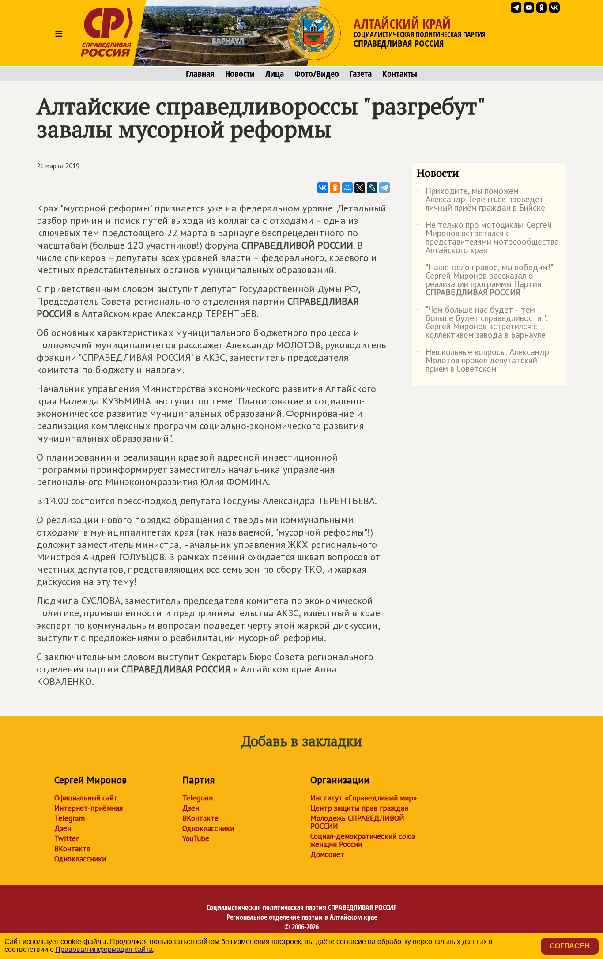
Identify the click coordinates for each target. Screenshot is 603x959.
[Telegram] (384, 187)
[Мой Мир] (347, 187)
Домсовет (327, 854)
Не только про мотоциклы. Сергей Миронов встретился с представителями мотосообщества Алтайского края (488, 238)
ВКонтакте (72, 849)
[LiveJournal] (372, 187)
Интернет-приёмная (88, 808)
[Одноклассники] (335, 187)
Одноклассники (80, 859)
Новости (240, 74)
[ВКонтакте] (322, 187)
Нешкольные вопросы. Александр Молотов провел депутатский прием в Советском (483, 361)
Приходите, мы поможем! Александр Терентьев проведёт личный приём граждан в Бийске (481, 200)
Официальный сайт (85, 798)
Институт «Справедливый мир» (363, 798)
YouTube (195, 838)
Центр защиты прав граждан (359, 808)
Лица (274, 74)
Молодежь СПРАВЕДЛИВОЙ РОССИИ (357, 822)
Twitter (66, 838)
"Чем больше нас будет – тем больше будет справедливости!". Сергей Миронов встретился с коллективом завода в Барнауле (482, 323)
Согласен (570, 946)
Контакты (399, 74)
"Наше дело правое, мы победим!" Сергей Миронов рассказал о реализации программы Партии (484, 280)
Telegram (69, 818)
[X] (359, 187)
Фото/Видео (316, 74)
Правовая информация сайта (104, 949)
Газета (361, 74)
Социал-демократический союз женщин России (362, 840)
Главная (200, 74)
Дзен (62, 828)
